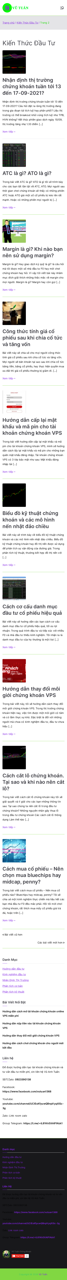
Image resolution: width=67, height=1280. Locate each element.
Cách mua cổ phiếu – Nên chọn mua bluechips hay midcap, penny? (33, 875)
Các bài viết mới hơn (50, 942)
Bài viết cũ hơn (13, 934)
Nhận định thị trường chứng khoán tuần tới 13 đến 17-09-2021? (31, 86)
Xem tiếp (7, 131)
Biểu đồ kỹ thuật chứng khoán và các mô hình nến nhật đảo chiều (30, 519)
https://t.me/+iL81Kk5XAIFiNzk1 (43, 1123)
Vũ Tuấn (43, 1274)
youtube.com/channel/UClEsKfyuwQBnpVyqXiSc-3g (31, 1223)
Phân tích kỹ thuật (13, 991)
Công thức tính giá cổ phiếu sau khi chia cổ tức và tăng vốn (32, 337)
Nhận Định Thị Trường (15, 980)
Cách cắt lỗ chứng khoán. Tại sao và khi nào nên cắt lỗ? (33, 782)
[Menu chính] (62, 8)
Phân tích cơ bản (12, 985)
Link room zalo (18, 1115)
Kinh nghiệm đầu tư (14, 974)
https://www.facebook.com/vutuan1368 (26, 1091)
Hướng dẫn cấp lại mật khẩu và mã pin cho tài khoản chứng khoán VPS (32, 426)
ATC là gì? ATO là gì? (26, 173)
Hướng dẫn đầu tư (13, 968)
